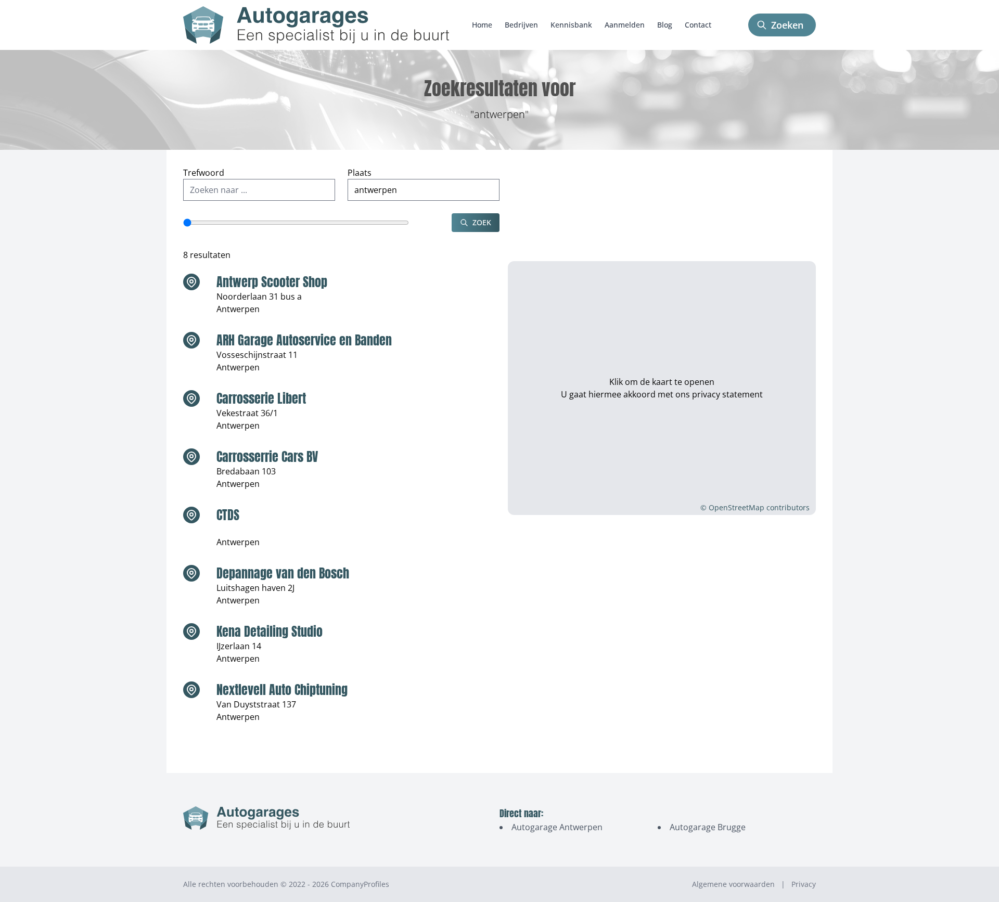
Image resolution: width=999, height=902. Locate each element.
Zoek (481, 222)
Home (482, 25)
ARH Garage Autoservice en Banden (304, 340)
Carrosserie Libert (261, 398)
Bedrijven (521, 25)
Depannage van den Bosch (282, 573)
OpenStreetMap (736, 507)
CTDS (227, 515)
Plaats (360, 172)
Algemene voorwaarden (733, 884)
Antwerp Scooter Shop (271, 282)
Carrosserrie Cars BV (267, 456)
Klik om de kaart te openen (661, 382)
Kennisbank (571, 25)
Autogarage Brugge (708, 827)
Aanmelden (625, 25)
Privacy (803, 884)
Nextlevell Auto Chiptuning (282, 689)
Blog (664, 25)
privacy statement (727, 394)
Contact (698, 25)
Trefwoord (203, 172)
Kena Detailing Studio (269, 631)
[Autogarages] (316, 25)
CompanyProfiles (360, 884)
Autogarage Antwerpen (557, 827)
